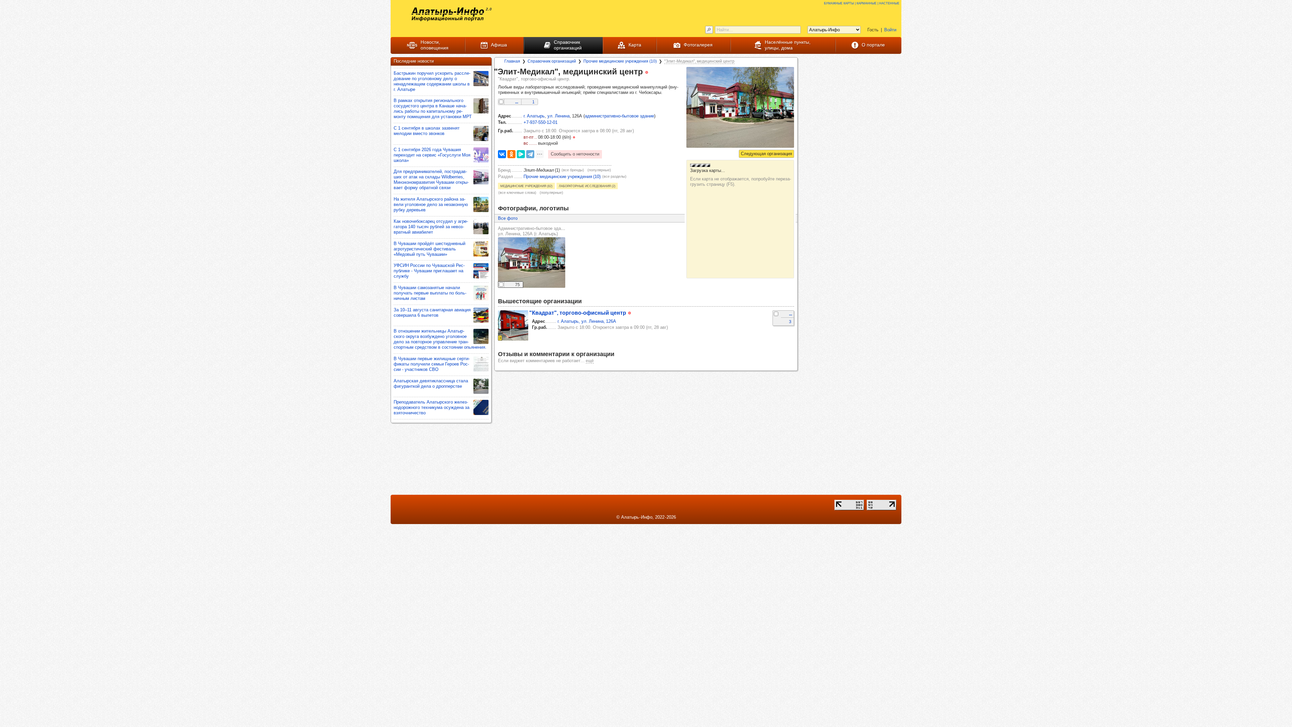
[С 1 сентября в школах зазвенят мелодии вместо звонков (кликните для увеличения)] (481, 133)
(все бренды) (573, 170)
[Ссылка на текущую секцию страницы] (652, 72)
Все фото (507, 218)
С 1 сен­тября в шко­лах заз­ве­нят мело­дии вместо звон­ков (427, 131)
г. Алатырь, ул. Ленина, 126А (587, 321)
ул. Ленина (558, 115)
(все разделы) (614, 176)
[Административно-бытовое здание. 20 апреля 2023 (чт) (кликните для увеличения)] (531, 262)
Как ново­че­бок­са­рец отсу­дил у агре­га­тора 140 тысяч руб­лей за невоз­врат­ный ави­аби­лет (431, 227)
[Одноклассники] (511, 154)
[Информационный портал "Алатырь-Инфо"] (447, 14)
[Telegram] (530, 154)
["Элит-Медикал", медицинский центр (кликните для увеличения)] (740, 107)
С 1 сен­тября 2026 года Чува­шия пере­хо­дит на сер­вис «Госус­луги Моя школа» (432, 155)
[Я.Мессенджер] (521, 154)
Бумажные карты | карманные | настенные (861, 2)
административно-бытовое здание (619, 115)
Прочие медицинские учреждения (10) (562, 176)
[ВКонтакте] (502, 154)
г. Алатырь (534, 115)
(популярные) (599, 170)
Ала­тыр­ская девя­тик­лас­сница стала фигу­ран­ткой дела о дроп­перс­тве (431, 383)
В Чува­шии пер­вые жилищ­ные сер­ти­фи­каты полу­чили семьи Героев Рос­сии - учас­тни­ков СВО (432, 364)
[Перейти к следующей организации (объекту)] (766, 154)
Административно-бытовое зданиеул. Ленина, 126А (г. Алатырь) (533, 231)
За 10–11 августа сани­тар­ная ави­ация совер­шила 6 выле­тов (432, 312)
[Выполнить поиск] (709, 30)
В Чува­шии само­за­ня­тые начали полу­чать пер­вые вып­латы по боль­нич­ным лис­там (430, 293)
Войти (890, 29)
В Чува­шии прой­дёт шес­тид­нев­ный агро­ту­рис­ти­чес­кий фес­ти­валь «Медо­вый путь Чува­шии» (429, 249)
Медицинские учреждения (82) (526, 185)
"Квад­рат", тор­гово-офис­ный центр (577, 313)
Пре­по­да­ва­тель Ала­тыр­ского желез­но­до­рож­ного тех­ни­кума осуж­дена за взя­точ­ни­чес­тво (431, 407)
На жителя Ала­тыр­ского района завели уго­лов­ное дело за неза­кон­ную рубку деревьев (431, 204)
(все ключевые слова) (517, 193)
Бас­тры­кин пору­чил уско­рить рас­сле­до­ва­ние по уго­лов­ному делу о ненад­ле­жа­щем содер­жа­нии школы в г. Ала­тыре (432, 81)
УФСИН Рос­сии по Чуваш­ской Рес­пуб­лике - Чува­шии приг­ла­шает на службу (429, 271)
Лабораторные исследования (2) (587, 185)
